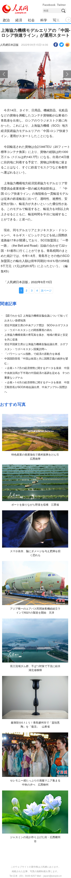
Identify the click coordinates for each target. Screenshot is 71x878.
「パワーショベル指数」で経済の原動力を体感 (32, 354)
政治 (6, 19)
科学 (43, 19)
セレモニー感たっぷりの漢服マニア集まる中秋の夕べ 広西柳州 (35, 782)
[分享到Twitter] (61, 44)
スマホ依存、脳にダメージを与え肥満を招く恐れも (35, 553)
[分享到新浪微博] (67, 44)
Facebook (49, 5)
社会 (31, 19)
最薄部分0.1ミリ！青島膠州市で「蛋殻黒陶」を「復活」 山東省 (35, 724)
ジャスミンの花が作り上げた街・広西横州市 (35, 839)
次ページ (46, 290)
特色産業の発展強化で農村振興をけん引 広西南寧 (36, 456)
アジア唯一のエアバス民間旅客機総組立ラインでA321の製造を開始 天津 (35, 611)
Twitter (61, 5)
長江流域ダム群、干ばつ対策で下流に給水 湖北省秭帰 (36, 668)
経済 (18, 19)
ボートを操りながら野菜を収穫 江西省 (35, 504)
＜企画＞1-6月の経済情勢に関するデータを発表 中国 (36, 382)
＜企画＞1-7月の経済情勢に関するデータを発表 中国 (36, 368)
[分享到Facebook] (55, 44)
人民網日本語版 (9, 44)
